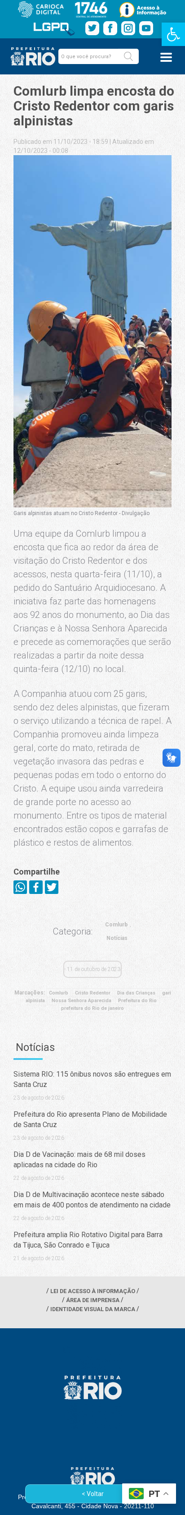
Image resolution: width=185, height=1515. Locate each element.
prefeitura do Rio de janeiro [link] (92, 1008)
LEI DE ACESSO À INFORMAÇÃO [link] (92, 1291)
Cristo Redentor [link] (92, 993)
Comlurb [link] (116, 924)
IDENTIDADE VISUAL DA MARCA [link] (92, 1309)
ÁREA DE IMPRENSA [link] (92, 1300)
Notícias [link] (117, 938)
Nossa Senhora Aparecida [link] (81, 1001)
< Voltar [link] (93, 1493)
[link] (173, 34)
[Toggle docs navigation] (166, 57)
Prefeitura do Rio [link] (137, 1001)
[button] (128, 56)
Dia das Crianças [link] (136, 993)
